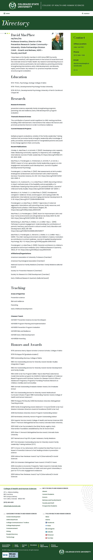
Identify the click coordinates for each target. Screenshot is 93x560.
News (47, 517)
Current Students (48, 494)
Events (48, 520)
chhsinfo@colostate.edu (12, 506)
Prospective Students (49, 506)
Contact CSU (24, 545)
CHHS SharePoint (12, 520)
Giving (8, 531)
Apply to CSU (17, 545)
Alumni (44, 491)
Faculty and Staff (48, 503)
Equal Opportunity (44, 545)
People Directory (12, 534)
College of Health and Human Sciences (63, 5)
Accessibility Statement (6, 545)
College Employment (13, 525)
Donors (44, 497)
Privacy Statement (54, 545)
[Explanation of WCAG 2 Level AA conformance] (30, 555)
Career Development (13, 517)
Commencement (12, 528)
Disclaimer (33, 545)
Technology (10, 537)
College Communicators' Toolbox (17, 522)
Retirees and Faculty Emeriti (51, 500)
